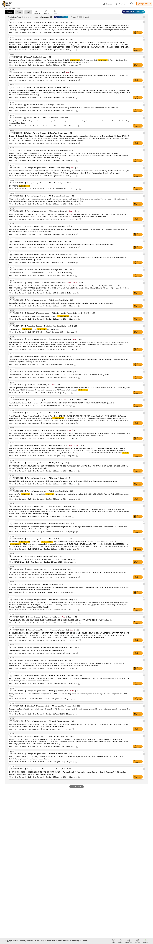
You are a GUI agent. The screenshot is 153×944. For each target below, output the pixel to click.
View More (76, 787)
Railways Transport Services (36, 22)
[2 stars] (25, 17)
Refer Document (20, 32)
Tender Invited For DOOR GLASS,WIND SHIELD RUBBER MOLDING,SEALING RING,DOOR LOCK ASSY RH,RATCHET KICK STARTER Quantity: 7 (61, 620)
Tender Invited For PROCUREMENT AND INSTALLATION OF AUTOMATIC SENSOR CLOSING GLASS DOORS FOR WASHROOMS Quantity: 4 (59, 375)
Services (108, 4)
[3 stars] (27, 17)
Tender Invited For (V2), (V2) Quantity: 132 (34, 329)
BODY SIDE (19, 186)
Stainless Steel (32, 270)
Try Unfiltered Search (61, 17)
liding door (44, 17)
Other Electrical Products (34, 105)
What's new (122, 4)
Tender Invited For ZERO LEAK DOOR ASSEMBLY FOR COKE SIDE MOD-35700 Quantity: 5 (41, 273)
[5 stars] (31, 17)
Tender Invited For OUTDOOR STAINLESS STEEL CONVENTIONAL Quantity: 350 (44, 316)
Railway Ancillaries (32, 72)
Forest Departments (33, 584)
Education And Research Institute (38, 313)
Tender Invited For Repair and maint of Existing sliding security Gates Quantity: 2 (36, 650)
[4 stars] (29, 17)
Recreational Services (34, 326)
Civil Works (31, 385)
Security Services (33, 372)
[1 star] (22, 17)
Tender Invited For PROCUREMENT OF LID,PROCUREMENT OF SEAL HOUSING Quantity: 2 (42, 559)
